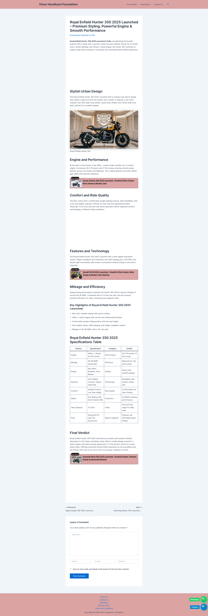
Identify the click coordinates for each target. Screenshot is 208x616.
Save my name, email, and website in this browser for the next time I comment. (101, 569)
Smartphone (145, 4)
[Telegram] (204, 608)
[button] (168, 4)
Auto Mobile (132, 4)
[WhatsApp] (204, 600)
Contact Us (158, 4)
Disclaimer (104, 603)
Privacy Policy (104, 605)
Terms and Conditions (104, 608)
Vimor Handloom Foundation (58, 4)
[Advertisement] (104, 69)
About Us (104, 597)
